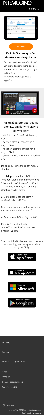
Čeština (10, 405)
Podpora (5, 352)
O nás (4, 372)
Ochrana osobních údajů (12, 382)
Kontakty (6, 377)
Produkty (6, 342)
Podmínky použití (9, 387)
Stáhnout (21, 46)
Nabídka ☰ (33, 8)
